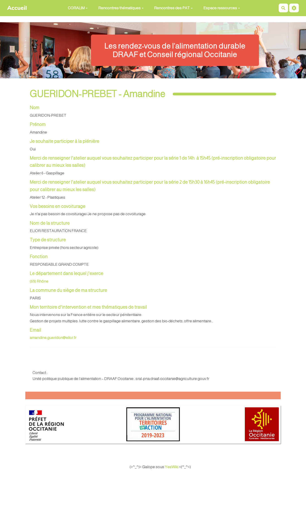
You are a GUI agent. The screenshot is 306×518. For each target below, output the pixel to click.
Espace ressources (220, 8)
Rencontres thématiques (119, 8)
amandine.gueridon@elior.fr (53, 338)
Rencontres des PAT (172, 8)
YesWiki (171, 467)
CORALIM (76, 8)
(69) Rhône (39, 281)
